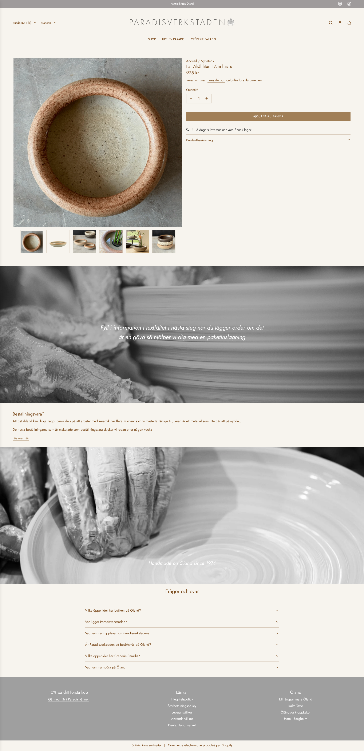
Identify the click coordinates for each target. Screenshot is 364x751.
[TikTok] (349, 4)
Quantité (192, 89)
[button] (16, 142)
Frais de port (216, 80)
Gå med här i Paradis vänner (68, 699)
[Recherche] (330, 22)
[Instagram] (340, 4)
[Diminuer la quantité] (191, 98)
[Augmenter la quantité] (206, 98)
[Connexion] (340, 22)
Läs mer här (21, 438)
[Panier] (349, 22)
